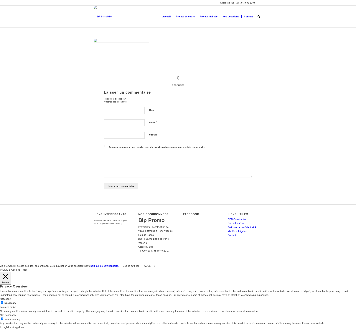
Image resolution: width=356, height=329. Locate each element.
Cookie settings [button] (131, 265)
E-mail (153, 122)
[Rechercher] (258, 16)
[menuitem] (166, 16)
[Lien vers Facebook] (259, 3)
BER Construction (237, 219)
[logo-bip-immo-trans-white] (103, 16)
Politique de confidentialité (242, 227)
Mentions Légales (237, 231)
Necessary (10, 303)
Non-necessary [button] (8, 315)
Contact (232, 235)
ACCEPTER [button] (150, 265)
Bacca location (236, 223)
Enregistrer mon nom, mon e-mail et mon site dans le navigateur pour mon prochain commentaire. (157, 147)
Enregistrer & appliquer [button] (12, 327)
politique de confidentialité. (104, 265)
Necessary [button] (5, 298)
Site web (153, 134)
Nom (152, 110)
